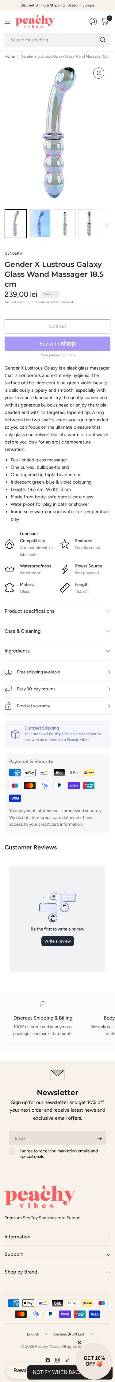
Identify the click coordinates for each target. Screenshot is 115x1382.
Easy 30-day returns (36, 689)
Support (14, 1254)
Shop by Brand (21, 1272)
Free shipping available (38, 672)
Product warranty (33, 706)
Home (10, 56)
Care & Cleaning (22, 631)
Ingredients (17, 651)
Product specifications (29, 611)
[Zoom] (98, 73)
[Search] (102, 40)
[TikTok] (67, 1360)
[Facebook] (48, 1360)
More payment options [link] (57, 355)
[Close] (79, 1342)
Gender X (13, 253)
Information (17, 1237)
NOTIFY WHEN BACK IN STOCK (70, 1372)
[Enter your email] (100, 1138)
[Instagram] (58, 1360)
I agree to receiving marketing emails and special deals (59, 1153)
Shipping (31, 302)
